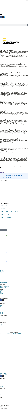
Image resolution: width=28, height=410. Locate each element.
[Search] (27, 25)
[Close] (27, 0)
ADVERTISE (5, 373)
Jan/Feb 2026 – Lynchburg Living (17, 261)
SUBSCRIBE (1, 373)
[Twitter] (4, 17)
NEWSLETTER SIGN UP (3, 374)
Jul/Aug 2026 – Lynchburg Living (17, 235)
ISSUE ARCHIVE (2, 372)
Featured (4, 38)
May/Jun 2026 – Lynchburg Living (17, 244)
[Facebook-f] (1, 17)
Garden (4, 40)
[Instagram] (3, 17)
